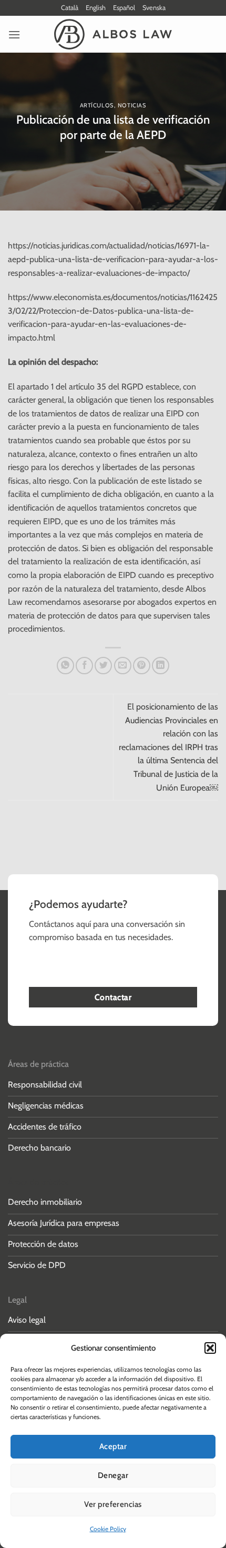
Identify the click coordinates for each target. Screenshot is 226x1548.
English (96, 8)
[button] (210, 1348)
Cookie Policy (108, 1529)
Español (124, 8)
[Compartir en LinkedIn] (160, 665)
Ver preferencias (112, 1504)
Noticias (132, 105)
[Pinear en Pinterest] (141, 665)
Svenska (154, 8)
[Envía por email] (122, 665)
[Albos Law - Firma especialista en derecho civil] (113, 34)
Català (69, 8)
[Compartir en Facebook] (84, 665)
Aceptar (113, 1446)
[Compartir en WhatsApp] (65, 665)
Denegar (113, 1475)
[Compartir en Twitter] (103, 665)
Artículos (97, 105)
